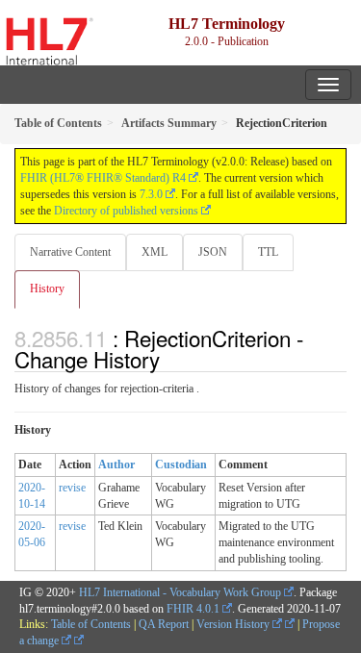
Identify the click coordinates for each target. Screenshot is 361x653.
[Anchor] (170, 358)
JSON (212, 252)
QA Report (164, 624)
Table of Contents (91, 624)
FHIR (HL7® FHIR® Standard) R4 (103, 178)
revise (72, 487)
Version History (234, 624)
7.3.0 (151, 194)
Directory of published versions (126, 210)
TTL (268, 252)
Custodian (181, 464)
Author (116, 464)
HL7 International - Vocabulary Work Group (180, 592)
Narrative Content (70, 252)
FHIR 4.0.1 (193, 608)
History (47, 288)
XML (155, 252)
